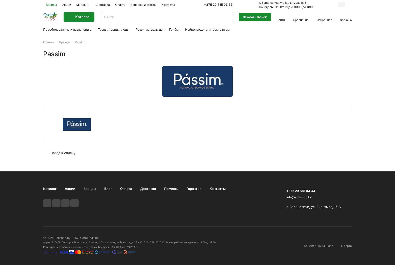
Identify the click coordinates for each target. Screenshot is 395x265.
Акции (70, 189)
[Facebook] (56, 203)
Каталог (50, 189)
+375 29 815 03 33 (218, 5)
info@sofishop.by (299, 197)
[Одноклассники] (74, 203)
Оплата (126, 189)
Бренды (90, 189)
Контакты (218, 189)
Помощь (171, 189)
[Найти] (228, 17)
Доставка (148, 189)
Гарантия (193, 189)
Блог (108, 189)
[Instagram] (65, 203)
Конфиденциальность (319, 246)
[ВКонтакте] (47, 203)
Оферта (346, 246)
